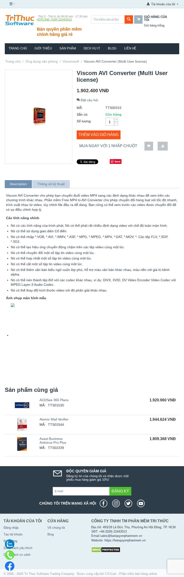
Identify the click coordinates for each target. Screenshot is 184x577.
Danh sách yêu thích (18, 548)
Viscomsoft (71, 61)
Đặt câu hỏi (89, 100)
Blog (112, 48)
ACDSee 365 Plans (54, 400)
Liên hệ (130, 48)
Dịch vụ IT (92, 48)
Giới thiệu (43, 48)
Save (118, 161)
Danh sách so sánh (17, 554)
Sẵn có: (82, 114)
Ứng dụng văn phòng (41, 61)
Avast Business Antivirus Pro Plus (53, 440)
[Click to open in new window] (13, 335)
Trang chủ (18, 48)
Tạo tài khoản (13, 534)
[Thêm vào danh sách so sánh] (163, 146)
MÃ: (80, 108)
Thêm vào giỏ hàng (99, 135)
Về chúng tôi (56, 527)
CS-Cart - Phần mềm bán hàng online (131, 574)
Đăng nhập (11, 527)
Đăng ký (120, 491)
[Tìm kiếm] (129, 19)
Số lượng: (84, 121)
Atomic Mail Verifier (54, 419)
